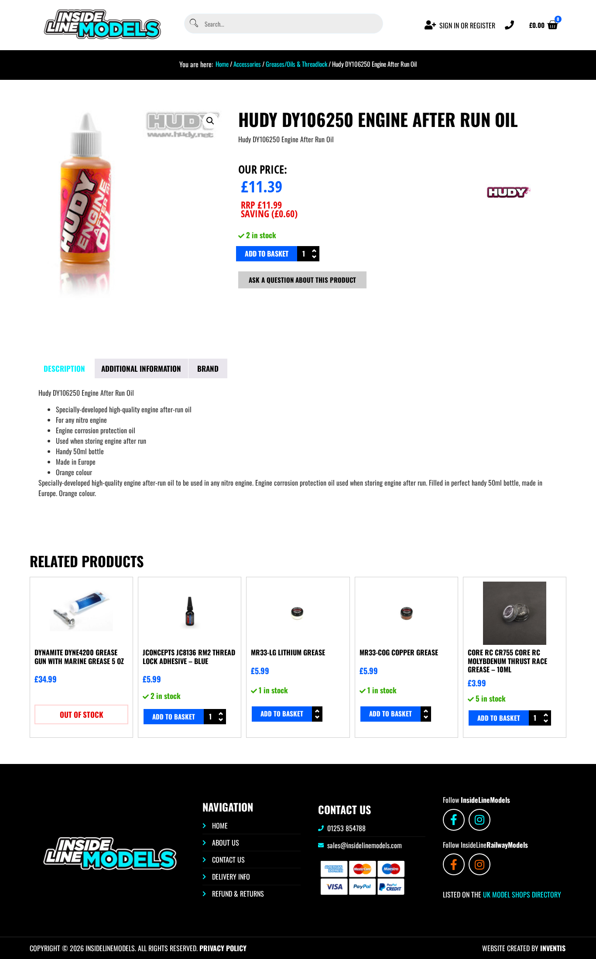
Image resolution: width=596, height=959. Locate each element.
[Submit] (193, 23)
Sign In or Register (467, 25)
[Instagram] (479, 820)
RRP (261, 204)
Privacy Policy (223, 948)
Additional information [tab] (141, 368)
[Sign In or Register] (430, 25)
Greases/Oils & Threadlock (296, 63)
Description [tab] (64, 368)
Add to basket (266, 253)
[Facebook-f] (454, 820)
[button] (210, 121)
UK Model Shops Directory (521, 894)
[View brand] (508, 222)
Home (222, 63)
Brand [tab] (208, 368)
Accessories (247, 63)
